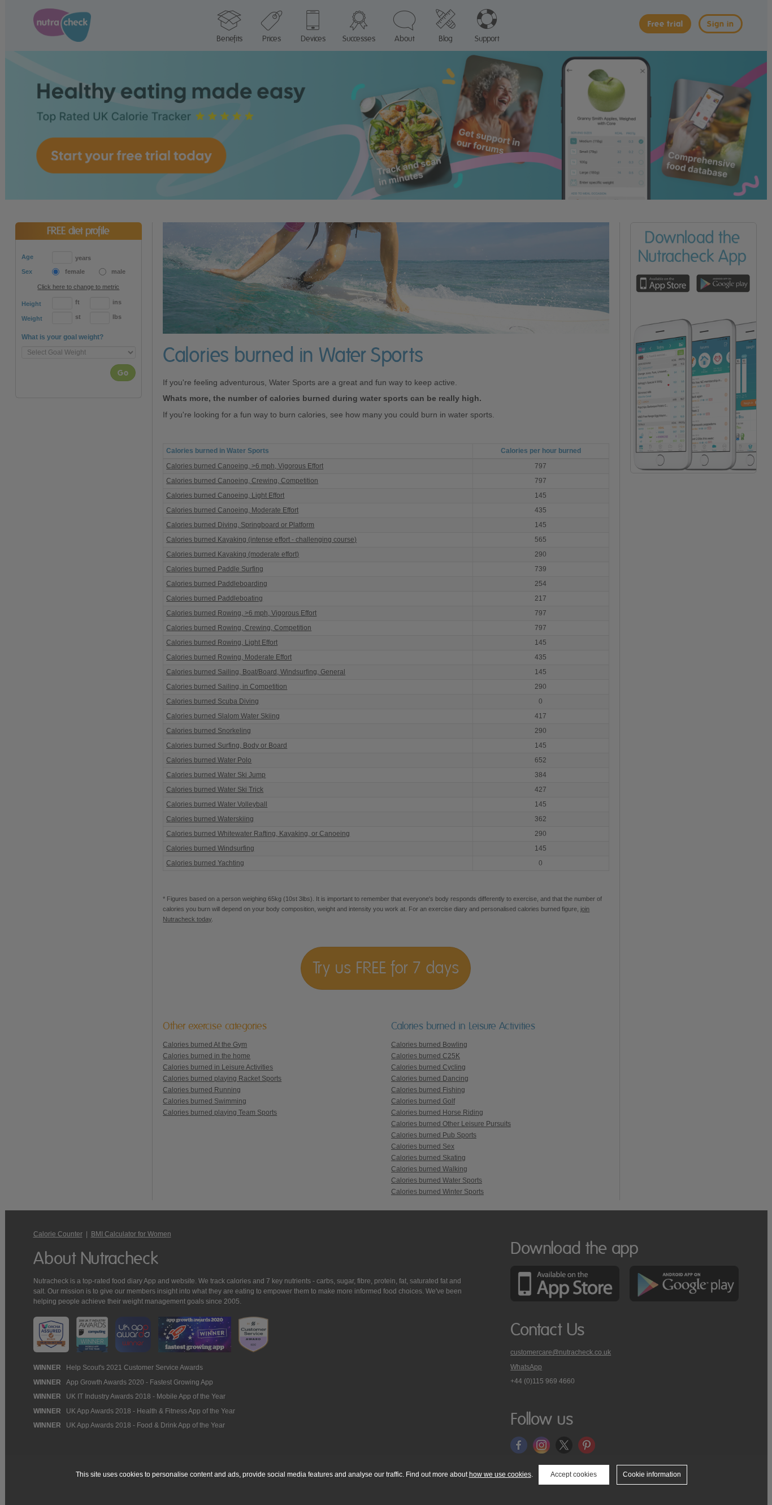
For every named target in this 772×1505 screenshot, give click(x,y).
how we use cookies (500, 1474)
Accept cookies (573, 1474)
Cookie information (652, 1474)
